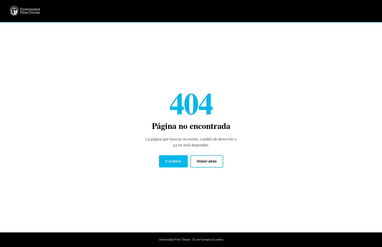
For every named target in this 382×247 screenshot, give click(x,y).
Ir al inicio (173, 161)
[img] (35, 11)
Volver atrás (207, 161)
